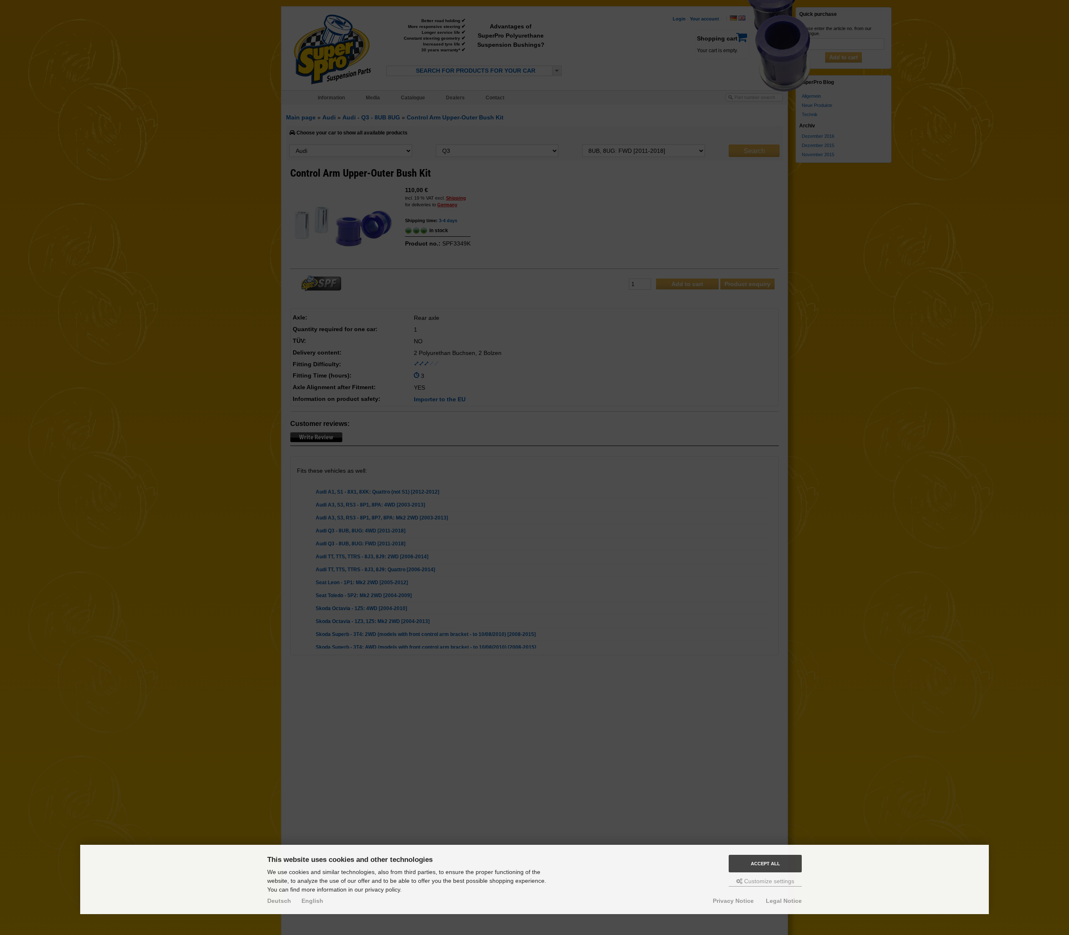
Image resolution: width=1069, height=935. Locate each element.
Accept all (765, 863)
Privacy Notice (733, 900)
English (312, 900)
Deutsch (279, 900)
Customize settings (768, 881)
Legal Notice (784, 900)
